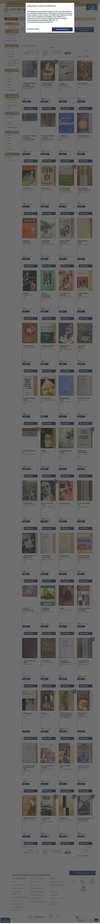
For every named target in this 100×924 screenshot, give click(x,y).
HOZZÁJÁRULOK (62, 29)
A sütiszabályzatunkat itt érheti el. (42, 21)
